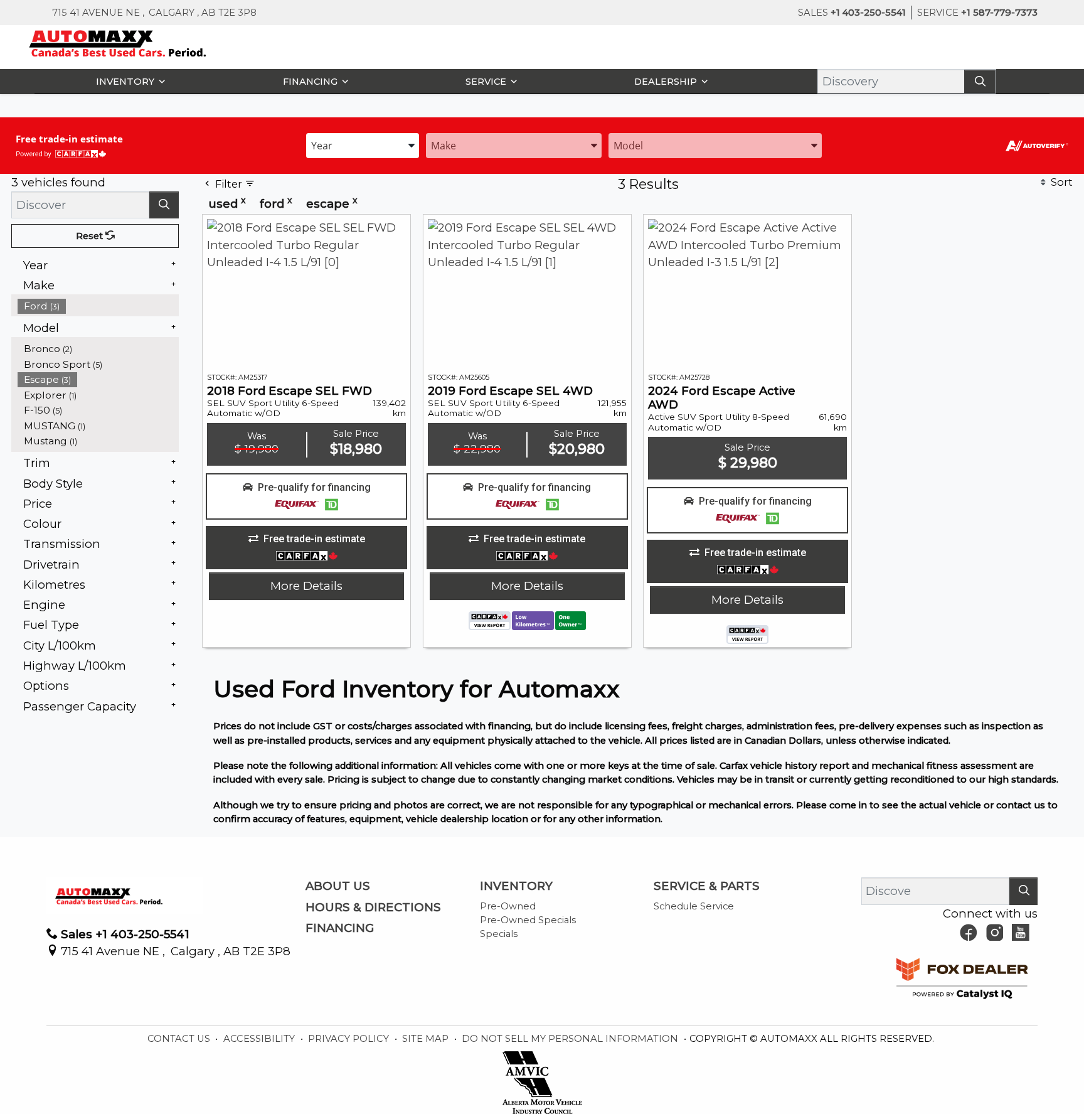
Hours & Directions (373, 907)
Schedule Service (694, 906)
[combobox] (362, 145)
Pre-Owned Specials (528, 920)
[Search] (980, 81)
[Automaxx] (143, 42)
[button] (127, 81)
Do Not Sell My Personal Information (571, 1038)
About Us (338, 886)
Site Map (426, 1038)
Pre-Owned (508, 906)
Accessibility (260, 1038)
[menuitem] (98, 306)
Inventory (516, 886)
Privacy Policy (349, 1038)
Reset (90, 236)
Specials (499, 934)
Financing (340, 928)
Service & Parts (707, 886)
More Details (306, 586)
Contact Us (180, 1038)
